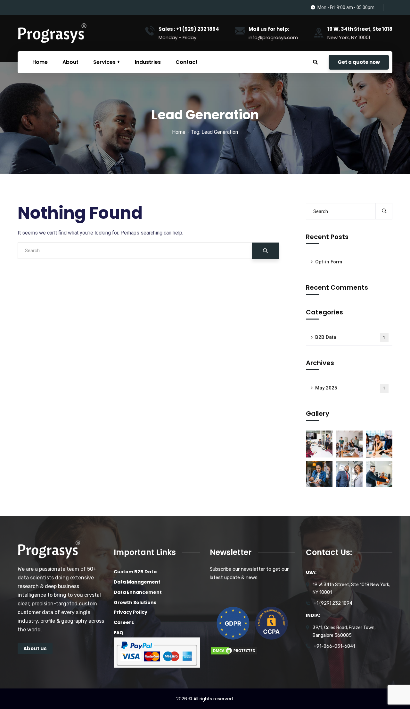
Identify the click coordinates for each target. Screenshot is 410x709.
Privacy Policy (130, 612)
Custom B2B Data (135, 571)
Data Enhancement (138, 592)
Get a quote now (359, 62)
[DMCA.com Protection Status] (234, 650)
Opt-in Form (328, 262)
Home (178, 132)
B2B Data (350, 337)
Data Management (137, 582)
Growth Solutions (135, 602)
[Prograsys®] (52, 32)
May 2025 (350, 388)
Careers (124, 622)
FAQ (118, 632)
